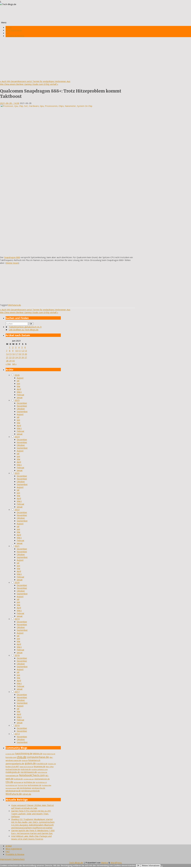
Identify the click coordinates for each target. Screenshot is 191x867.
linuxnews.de (39, 766)
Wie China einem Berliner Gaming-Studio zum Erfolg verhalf (29, 84)
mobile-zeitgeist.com (39, 769)
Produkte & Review (15, 35)
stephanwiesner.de (42, 779)
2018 (17, 655)
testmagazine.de (11, 788)
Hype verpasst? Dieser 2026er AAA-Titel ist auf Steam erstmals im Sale (32, 806)
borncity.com (11, 757)
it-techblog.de (41, 763)
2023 (17, 473)
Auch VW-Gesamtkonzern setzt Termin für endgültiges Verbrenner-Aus (35, 81)
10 (16, 350)
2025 (17, 400)
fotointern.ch (34, 760)
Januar (20, 397)
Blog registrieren (14, 30)
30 (13, 360)
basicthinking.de (23, 753)
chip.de (21, 757)
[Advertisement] (95, 58)
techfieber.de (29, 782)
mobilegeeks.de (13, 772)
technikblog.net (11, 785)
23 (13, 357)
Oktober (21, 408)
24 (16, 357)
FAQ (8, 33)
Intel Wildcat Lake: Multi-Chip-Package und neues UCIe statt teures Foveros (31, 837)
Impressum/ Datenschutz (12, 859)
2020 (17, 582)
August (20, 377)
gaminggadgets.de (15, 763)
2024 (17, 436)
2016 (17, 725)
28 (7, 360)
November (22, 405)
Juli (18, 380)
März (19, 391)
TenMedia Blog (46, 785)
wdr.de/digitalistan (23, 788)
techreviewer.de (34, 785)
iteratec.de (52, 764)
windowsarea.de (13, 790)
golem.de (30, 763)
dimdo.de (25, 760)
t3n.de (9, 782)
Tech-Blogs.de (76, 862)
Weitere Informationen (151, 865)
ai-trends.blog (10, 754)
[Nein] (162, 866)
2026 (17, 375)
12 (22, 350)
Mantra (104, 862)
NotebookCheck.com (32, 775)
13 (25, 350)
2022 (17, 509)
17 (16, 354)
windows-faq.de (38, 788)
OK (31, 324)
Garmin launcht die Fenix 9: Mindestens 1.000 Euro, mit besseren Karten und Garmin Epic (33, 832)
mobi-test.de (26, 769)
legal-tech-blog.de (26, 767)
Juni (18, 383)
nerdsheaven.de (28, 772)
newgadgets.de (12, 775)
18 (19, 354)
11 (19, 350)
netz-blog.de (42, 772)
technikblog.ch (41, 782)
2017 (17, 691)
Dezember (22, 403)
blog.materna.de (49, 754)
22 (10, 357)
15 (10, 354)
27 (25, 357)
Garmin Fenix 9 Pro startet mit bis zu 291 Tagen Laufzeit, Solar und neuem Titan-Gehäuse (31, 813)
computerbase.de (38, 757)
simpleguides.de (28, 779)
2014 (17, 733)
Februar (20, 394)
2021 (17, 546)
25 (19, 357)
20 (25, 354)
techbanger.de (18, 782)
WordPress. (116, 862)
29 (10, 360)
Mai (18, 386)
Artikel (9, 27)
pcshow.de (18, 779)
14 (7, 354)
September (22, 411)
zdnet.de (26, 794)
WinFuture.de (14, 305)
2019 (17, 618)
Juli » (14, 364)
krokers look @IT (12, 766)
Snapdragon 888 (12, 257)
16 (13, 354)
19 (22, 354)
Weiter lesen (12, 262)
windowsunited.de (30, 790)
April (19, 389)
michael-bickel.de (13, 769)
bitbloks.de (37, 753)
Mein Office (50, 767)
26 (22, 357)
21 (7, 357)
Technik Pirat (22, 785)
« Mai (8, 364)
